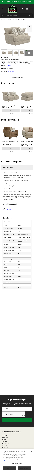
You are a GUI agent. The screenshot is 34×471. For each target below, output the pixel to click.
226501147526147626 (10, 73)
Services (4, 439)
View (11, 110)
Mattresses (5, 437)
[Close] (31, 451)
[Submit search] (30, 15)
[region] (17, 460)
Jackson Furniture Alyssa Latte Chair (10, 141)
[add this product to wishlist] (29, 30)
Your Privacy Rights (17, 463)
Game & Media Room (12, 19)
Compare (12, 113)
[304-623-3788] (27, 9)
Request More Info (18, 77)
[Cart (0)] (31, 9)
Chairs (24, 19)
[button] (2, 9)
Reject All (9, 468)
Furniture (3, 19)
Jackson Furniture (11, 71)
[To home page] (12, 8)
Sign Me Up (17, 420)
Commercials (5, 443)
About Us (4, 445)
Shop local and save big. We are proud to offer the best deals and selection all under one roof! (18, 2)
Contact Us (5, 447)
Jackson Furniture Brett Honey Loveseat (10, 105)
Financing (4, 441)
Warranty (8, 209)
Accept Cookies (24, 468)
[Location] (23, 9)
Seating (20, 19)
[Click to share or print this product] (29, 26)
